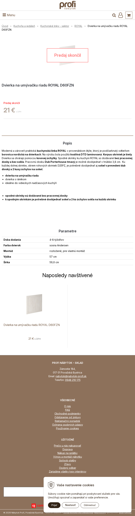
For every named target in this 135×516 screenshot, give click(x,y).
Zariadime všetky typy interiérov (67, 471)
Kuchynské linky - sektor (54, 25)
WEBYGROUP (125, 512)
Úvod (5, 25)
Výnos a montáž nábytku (67, 456)
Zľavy (67, 464)
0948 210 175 (73, 379)
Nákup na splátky (67, 453)
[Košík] (128, 15)
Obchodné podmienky (67, 413)
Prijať (54, 505)
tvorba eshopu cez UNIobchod (78, 512)
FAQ (67, 409)
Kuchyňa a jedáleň (24, 25)
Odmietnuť (90, 505)
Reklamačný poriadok (67, 420)
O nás (67, 406)
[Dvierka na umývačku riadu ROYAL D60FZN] (67, 55)
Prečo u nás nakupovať (67, 445)
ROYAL (78, 25)
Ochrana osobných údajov (67, 424)
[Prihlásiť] (120, 15)
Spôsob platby (67, 460)
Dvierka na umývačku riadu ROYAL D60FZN (32, 324)
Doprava (68, 449)
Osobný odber (67, 467)
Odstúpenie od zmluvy (67, 417)
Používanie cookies (67, 428)
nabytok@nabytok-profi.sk (71, 376)
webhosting (100, 512)
